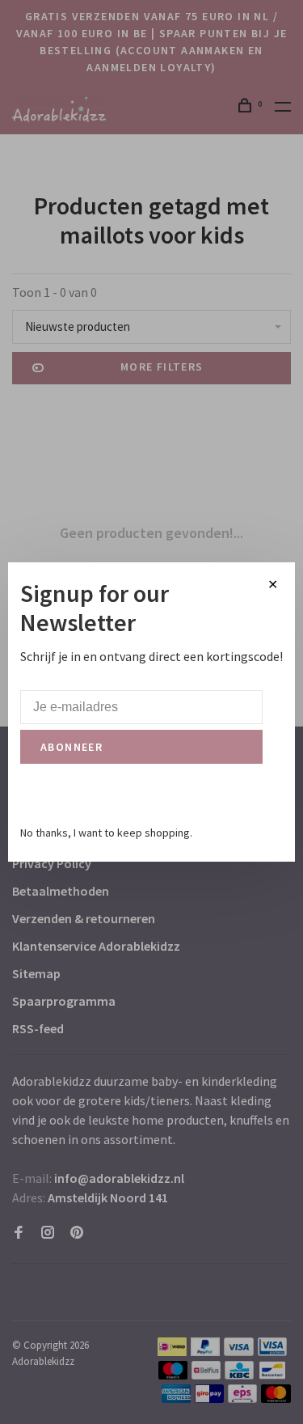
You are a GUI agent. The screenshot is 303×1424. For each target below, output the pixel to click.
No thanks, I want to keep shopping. (106, 832)
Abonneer (71, 747)
